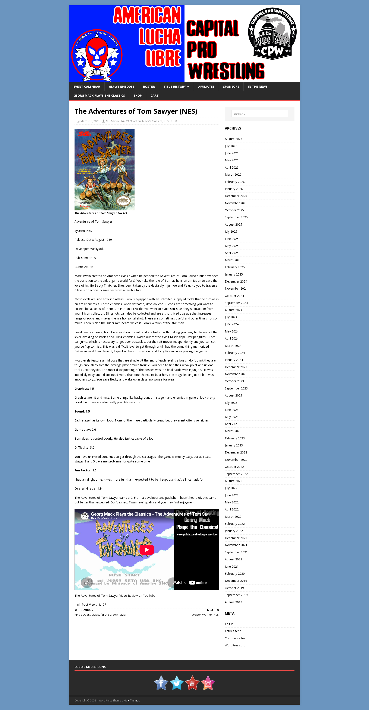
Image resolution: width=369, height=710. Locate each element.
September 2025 (236, 217)
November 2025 (236, 203)
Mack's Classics (152, 121)
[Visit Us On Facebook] (161, 688)
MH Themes (132, 700)
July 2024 (231, 317)
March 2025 (233, 260)
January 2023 (234, 445)
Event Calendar (86, 87)
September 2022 (236, 474)
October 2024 (234, 296)
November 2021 (236, 545)
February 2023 (235, 438)
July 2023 (231, 403)
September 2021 (236, 552)
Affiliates (206, 87)
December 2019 (236, 581)
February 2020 (235, 573)
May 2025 (232, 246)
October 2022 (234, 467)
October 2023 (234, 381)
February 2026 (235, 182)
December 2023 (236, 367)
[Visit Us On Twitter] (176, 688)
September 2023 (236, 388)
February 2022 (235, 524)
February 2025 (235, 267)
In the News (258, 87)
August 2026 (233, 139)
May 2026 (232, 160)
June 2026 (232, 153)
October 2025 (234, 210)
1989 (129, 121)
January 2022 (234, 531)
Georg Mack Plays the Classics (99, 95)
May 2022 (232, 502)
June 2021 (232, 566)
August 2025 (233, 224)
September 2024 (236, 303)
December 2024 (236, 281)
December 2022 (236, 452)
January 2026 (234, 189)
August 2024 (233, 310)
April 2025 (232, 253)
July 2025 (231, 231)
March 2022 (233, 517)
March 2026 (233, 174)
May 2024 (232, 331)
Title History (175, 87)
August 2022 (233, 481)
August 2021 (233, 559)
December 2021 (236, 538)
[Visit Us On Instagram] (208, 688)
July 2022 (231, 488)
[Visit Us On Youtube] (192, 688)
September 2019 (236, 595)
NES (166, 121)
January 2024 (234, 360)
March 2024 (233, 346)
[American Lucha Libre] (184, 80)
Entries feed (233, 631)
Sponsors (231, 87)
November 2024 (236, 288)
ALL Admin (112, 121)
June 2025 (232, 239)
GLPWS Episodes (121, 87)
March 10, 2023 (90, 121)
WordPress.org (235, 645)
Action (137, 121)
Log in (229, 624)
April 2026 (232, 167)
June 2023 (232, 410)
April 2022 (232, 509)
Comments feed (236, 638)
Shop (138, 95)
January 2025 (234, 274)
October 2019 (234, 588)
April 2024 (232, 338)
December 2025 (236, 196)
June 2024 (232, 324)
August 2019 (233, 602)
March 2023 (233, 431)
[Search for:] (259, 113)
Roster (149, 87)
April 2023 (232, 424)
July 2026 (231, 146)
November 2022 (236, 460)
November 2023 (236, 374)
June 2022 (232, 495)
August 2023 (233, 395)
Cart (155, 95)
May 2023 (232, 417)
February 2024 (235, 353)
